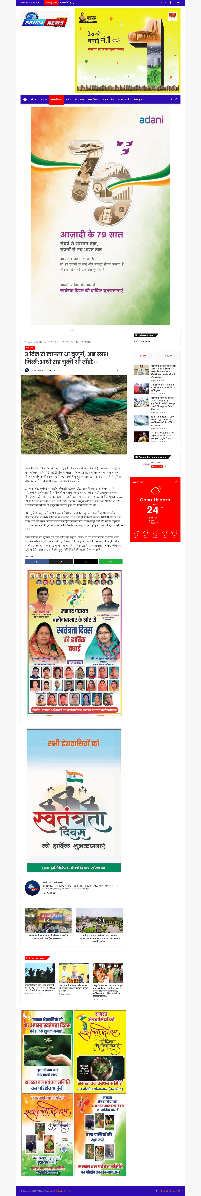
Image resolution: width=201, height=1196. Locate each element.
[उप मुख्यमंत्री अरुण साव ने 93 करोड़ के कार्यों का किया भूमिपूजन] (141, 388)
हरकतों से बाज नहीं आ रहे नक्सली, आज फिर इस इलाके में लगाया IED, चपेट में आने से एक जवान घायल (40, 988)
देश (35, 99)
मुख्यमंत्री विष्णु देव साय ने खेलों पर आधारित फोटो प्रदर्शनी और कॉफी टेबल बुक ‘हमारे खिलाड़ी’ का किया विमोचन (101, 2)
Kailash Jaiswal (36, 370)
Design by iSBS (64, 1191)
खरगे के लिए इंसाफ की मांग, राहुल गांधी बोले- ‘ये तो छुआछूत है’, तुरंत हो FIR (163, 435)
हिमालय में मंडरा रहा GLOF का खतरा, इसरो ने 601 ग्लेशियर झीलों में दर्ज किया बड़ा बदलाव (163, 421)
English (140, 99)
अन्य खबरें (124, 99)
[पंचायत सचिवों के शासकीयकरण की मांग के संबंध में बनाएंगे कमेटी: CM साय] (74, 973)
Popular (168, 355)
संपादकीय (109, 99)
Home (29, 342)
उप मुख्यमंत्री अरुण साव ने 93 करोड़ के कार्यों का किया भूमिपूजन (163, 387)
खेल (69, 99)
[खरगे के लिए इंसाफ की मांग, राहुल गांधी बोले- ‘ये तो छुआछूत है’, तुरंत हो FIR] (141, 436)
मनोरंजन (94, 99)
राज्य (44, 99)
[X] (51, 893)
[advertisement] (74, 642)
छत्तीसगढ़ (57, 99)
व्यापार (81, 99)
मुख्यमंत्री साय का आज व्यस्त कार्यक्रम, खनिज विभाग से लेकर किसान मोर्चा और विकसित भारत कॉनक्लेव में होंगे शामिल (163, 372)
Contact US (175, 1191)
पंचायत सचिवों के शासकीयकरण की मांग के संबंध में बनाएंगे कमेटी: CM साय (74, 988)
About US (164, 1191)
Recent (142, 355)
